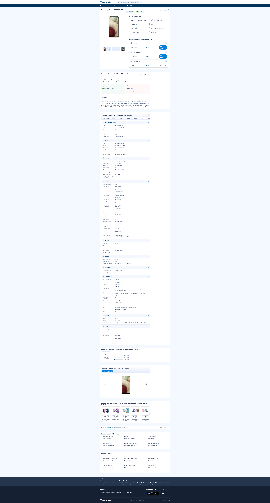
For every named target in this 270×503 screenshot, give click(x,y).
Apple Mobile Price (107, 443)
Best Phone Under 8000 (108, 445)
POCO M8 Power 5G (107, 465)
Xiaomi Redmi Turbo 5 (108, 467)
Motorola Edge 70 (152, 465)
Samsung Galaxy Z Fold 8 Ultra (110, 458)
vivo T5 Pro (105, 470)
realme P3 (127, 460)
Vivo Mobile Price (152, 436)
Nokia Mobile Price (152, 441)
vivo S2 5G (127, 456)
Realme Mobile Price (130, 438)
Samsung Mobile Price (108, 436)
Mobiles (101, 5)
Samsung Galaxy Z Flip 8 (108, 460)
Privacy (123, 492)
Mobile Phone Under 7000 (131, 443)
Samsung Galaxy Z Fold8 (108, 456)
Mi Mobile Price (128, 436)
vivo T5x (127, 463)
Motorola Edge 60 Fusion (153, 467)
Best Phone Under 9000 (153, 443)
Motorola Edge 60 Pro (130, 467)
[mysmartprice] (105, 2)
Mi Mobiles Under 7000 (130, 445)
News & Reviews (131, 5)
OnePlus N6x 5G (151, 460)
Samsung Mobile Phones (109, 427)
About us (108, 492)
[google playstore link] (153, 495)
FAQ (131, 492)
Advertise (118, 492)
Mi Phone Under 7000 (153, 445)
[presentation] (146, 115)
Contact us (102, 492)
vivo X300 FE (128, 470)
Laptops (108, 5)
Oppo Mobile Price (107, 438)
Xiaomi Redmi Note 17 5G (154, 456)
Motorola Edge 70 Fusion (131, 458)
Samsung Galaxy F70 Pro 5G (154, 458)
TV (114, 5)
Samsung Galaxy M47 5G (131, 465)
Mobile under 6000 (107, 441)
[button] (118, 2)
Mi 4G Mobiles (151, 438)
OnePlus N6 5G (151, 463)
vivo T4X (105, 463)
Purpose (113, 492)
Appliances (121, 5)
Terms (127, 492)
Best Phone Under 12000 (131, 441)
